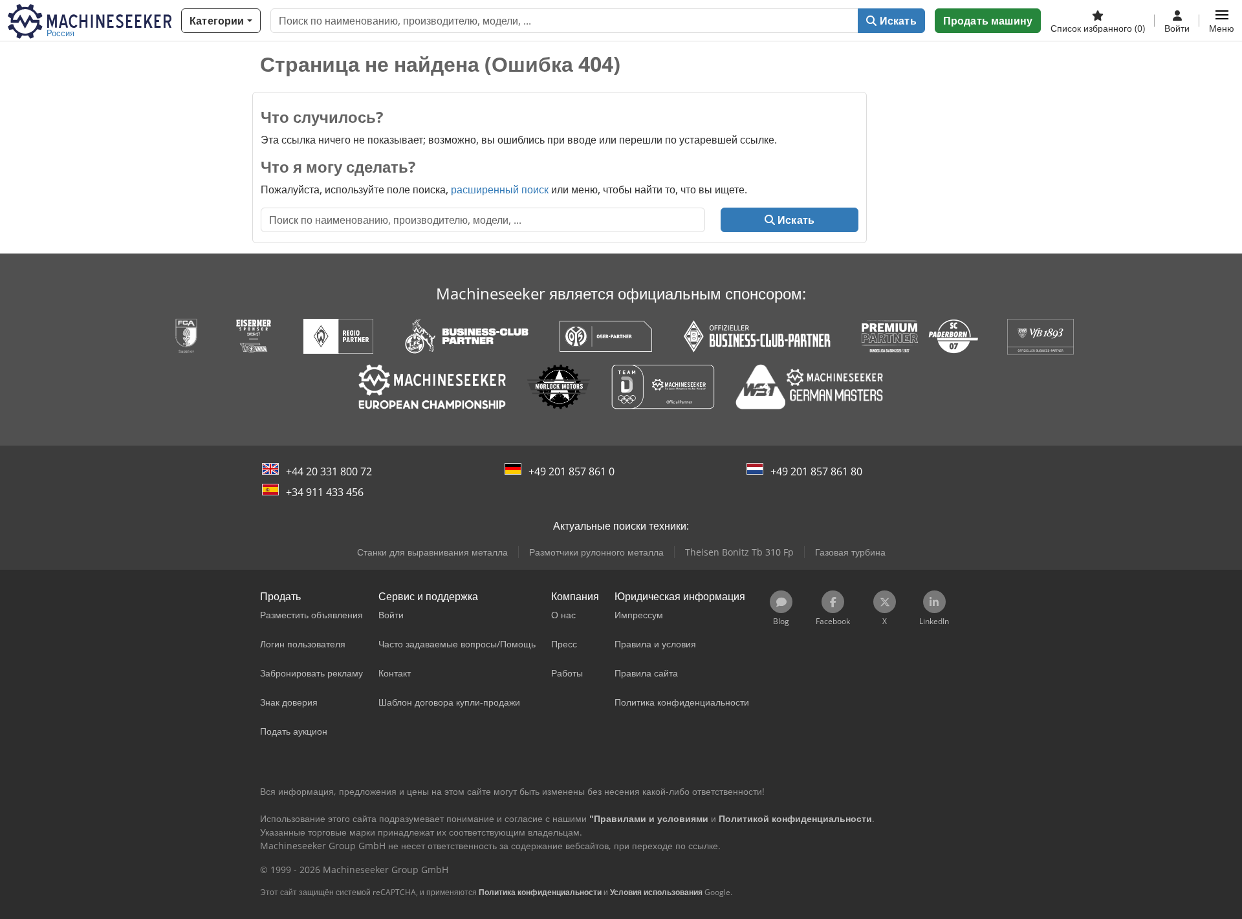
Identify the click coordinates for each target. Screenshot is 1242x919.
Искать (897, 21)
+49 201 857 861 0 (571, 471)
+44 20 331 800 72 (329, 471)
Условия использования (656, 892)
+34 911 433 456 (325, 492)
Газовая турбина (850, 552)
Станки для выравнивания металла (432, 552)
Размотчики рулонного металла (596, 552)
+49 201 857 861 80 (816, 471)
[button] (1221, 20)
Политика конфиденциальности (540, 892)
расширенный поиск (500, 189)
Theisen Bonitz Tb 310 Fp (739, 552)
